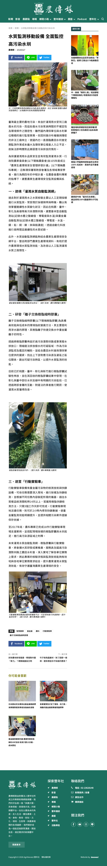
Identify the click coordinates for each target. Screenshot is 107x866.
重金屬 (29, 631)
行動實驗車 (47, 631)
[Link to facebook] (73, 824)
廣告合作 (79, 797)
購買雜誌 (79, 802)
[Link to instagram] (86, 824)
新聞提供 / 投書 (82, 792)
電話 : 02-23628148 (84, 788)
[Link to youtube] (79, 824)
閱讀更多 (16, 844)
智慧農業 (20, 631)
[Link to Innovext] (95, 857)
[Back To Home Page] (22, 784)
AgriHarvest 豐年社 (32, 857)
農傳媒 (11, 50)
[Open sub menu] (50, 19)
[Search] (102, 19)
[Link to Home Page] (53, 8)
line (33, 57)
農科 (37, 631)
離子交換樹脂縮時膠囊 (19, 635)
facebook (18, 57)
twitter (46, 57)
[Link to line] (92, 824)
